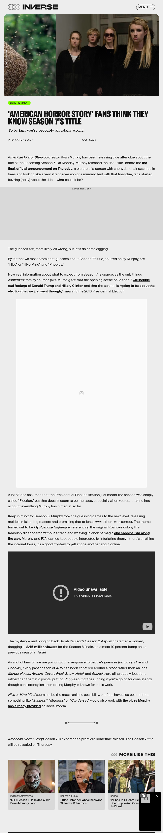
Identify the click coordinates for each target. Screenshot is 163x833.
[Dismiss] (156, 795)
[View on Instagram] (81, 393)
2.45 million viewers (41, 647)
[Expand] (143, 795)
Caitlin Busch (24, 139)
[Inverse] (40, 7)
